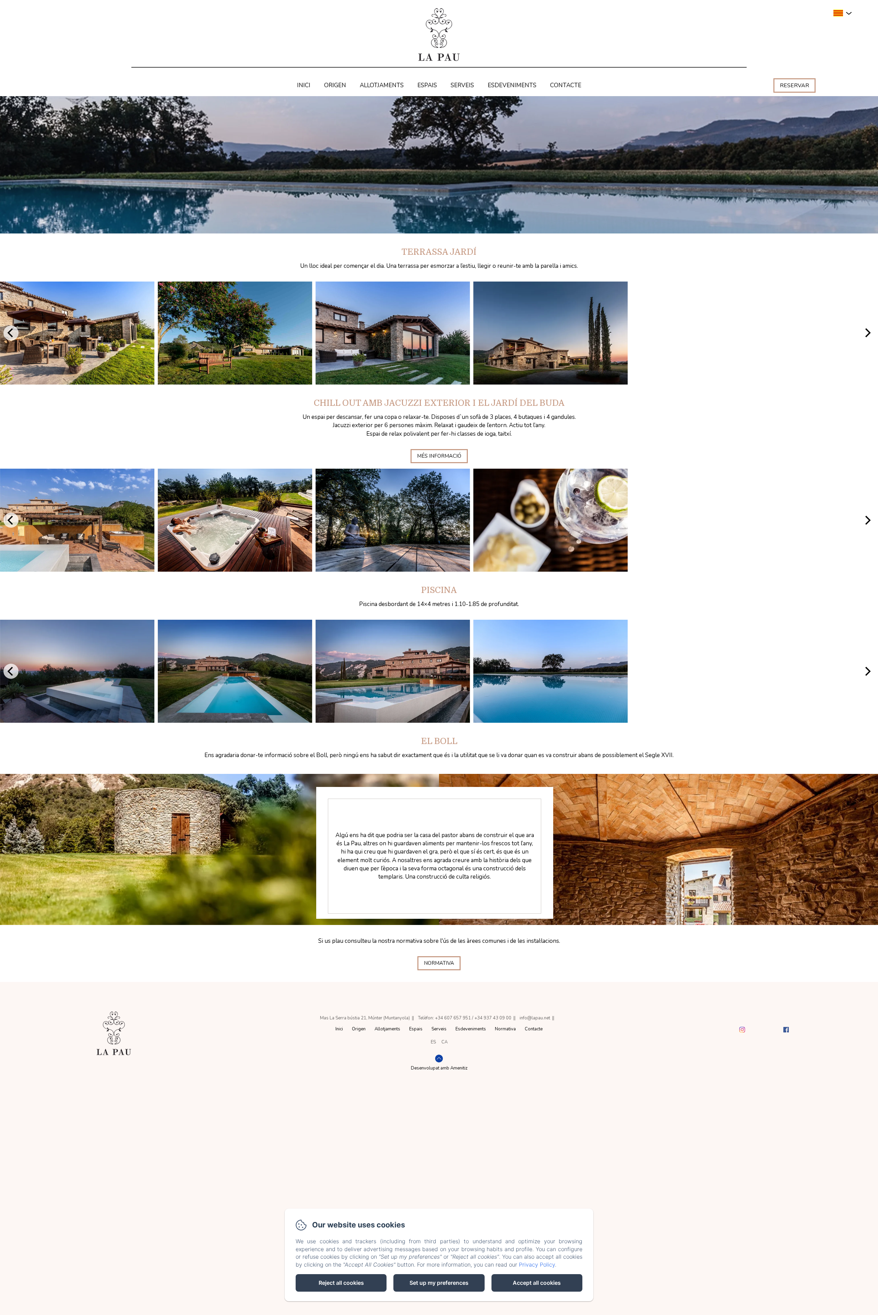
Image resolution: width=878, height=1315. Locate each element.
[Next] (867, 333)
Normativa (439, 963)
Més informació (439, 456)
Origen (335, 85)
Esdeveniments (512, 85)
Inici (303, 85)
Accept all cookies (537, 1282)
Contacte (565, 85)
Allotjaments (382, 85)
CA (444, 1042)
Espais (427, 85)
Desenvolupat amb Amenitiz (439, 1068)
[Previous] (11, 333)
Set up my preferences (439, 1282)
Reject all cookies (341, 1282)
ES (433, 1042)
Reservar (794, 85)
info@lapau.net (535, 1018)
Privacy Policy (537, 1264)
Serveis (462, 85)
